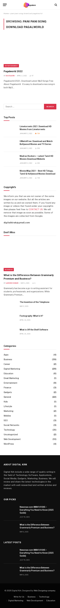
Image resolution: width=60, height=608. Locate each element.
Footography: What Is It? (31, 316)
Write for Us (19, 597)
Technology (9, 430)
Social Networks (11, 425)
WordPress (9, 444)
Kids (6, 401)
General (7, 397)
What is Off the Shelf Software (34, 329)
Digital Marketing (12, 369)
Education (8, 373)
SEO (6, 420)
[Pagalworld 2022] (30, 51)
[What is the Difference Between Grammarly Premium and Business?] (30, 255)
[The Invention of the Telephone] (10, 305)
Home (6, 13)
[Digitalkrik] (30, 5)
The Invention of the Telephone (34, 302)
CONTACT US (36, 209)
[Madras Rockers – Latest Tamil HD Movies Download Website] (10, 159)
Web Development (12, 439)
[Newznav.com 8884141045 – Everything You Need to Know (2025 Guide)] (10, 510)
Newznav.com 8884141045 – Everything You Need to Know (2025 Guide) (36, 510)
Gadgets (8, 392)
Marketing (8, 411)
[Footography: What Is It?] (10, 319)
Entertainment (11, 66)
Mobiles (7, 416)
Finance (7, 387)
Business (9, 269)
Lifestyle (8, 406)
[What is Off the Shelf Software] (10, 333)
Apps (6, 355)
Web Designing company (44, 591)
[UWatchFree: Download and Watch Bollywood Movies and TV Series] (10, 144)
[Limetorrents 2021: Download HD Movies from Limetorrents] (10, 130)
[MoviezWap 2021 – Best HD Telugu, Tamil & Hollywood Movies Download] (10, 174)
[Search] (55, 4)
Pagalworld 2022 (13, 71)
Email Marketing (11, 378)
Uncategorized (11, 434)
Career (7, 364)
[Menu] (5, 4)
